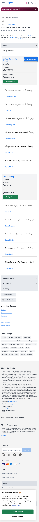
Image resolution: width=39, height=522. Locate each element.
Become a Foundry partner (10, 473)
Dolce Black (9, 167)
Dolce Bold (9, 153)
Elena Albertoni (28, 36)
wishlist (21, 348)
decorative (5, 351)
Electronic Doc (5, 322)
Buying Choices (10, 81)
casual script (14, 351)
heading (32, 351)
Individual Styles (8, 278)
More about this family (17, 39)
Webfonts (4, 316)
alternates (20, 344)
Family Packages (8, 50)
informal (10, 337)
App (2, 319)
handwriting (28, 341)
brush (11, 354)
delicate (4, 344)
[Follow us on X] (10, 454)
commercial (11, 341)
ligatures (28, 344)
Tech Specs (6, 283)
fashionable (27, 337)
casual (27, 348)
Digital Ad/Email (5, 325)
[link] (32, 3)
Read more (4, 435)
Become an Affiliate (8, 477)
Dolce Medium (10, 139)
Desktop (3, 310)
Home (2, 17)
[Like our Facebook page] (21, 454)
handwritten (23, 351)
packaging (14, 348)
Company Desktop (6, 313)
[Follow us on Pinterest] (15, 454)
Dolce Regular (10, 124)
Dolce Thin (8, 110)
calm (34, 344)
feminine (29, 354)
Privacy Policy (15, 506)
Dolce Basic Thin (10, 96)
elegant (23, 354)
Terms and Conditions (8, 488)
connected (18, 337)
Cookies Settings (18, 517)
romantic (4, 354)
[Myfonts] (10, 4)
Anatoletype (9, 17)
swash (4, 337)
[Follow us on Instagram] (4, 454)
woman (4, 341)
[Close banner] (35, 9)
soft (35, 341)
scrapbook (12, 344)
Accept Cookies (18, 512)
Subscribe (26, 450)
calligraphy (5, 348)
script (16, 354)
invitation (20, 341)
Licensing (5, 289)
